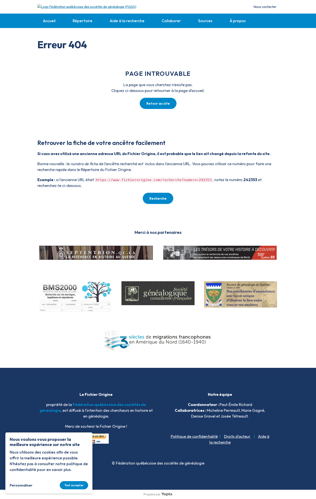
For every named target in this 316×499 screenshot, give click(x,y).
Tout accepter (74, 485)
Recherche (158, 198)
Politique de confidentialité (194, 436)
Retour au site (158, 103)
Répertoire (82, 20)
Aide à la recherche (127, 20)
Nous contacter (264, 7)
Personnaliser (21, 485)
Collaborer (171, 20)
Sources (205, 20)
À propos (238, 20)
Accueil (49, 20)
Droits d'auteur (237, 436)
